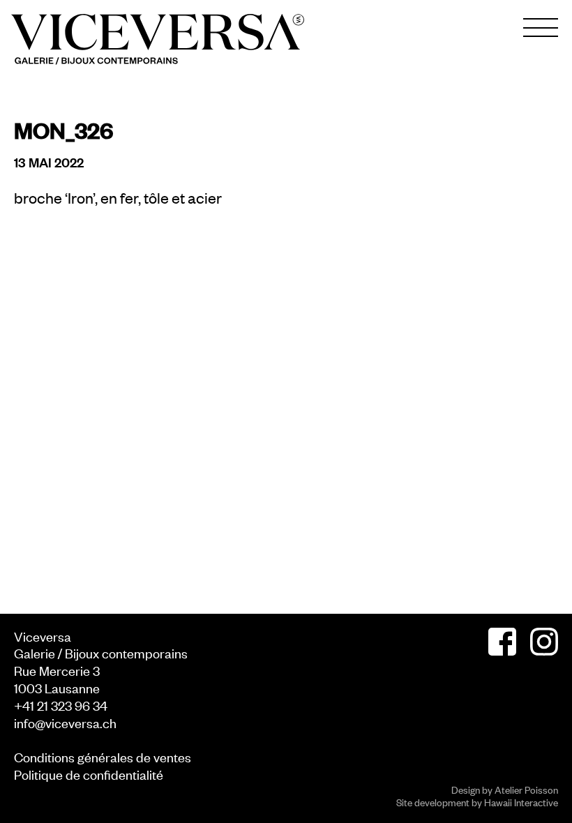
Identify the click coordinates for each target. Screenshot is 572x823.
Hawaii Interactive (521, 801)
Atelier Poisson (526, 789)
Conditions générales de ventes (102, 756)
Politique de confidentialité (88, 774)
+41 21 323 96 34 (60, 704)
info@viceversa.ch (65, 722)
